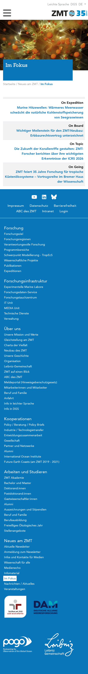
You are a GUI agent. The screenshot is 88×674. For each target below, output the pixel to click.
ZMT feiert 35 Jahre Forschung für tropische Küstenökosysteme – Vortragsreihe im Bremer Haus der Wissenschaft (44, 176)
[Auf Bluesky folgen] (54, 197)
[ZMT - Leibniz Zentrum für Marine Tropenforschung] (68, 13)
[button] (82, 4)
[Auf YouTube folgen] (34, 197)
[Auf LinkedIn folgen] (44, 197)
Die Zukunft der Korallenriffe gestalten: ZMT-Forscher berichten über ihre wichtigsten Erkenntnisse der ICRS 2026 (48, 153)
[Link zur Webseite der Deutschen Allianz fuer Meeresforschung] (59, 607)
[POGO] (17, 644)
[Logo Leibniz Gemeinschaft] (59, 644)
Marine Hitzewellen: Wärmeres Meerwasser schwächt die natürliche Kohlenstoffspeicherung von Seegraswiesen (46, 112)
